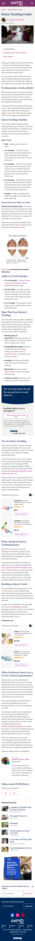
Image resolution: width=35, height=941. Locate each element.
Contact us (21, 926)
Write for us (12, 926)
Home (3, 9)
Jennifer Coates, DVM (16, 20)
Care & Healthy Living (15, 9)
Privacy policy (27, 930)
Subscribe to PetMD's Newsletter (12, 902)
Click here (5, 269)
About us (3, 926)
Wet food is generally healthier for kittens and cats (16, 567)
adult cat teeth (19, 227)
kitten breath (10, 372)
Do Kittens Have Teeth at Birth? (15, 53)
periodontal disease (16, 726)
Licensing (30, 926)
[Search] (32, 3)
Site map (23, 932)
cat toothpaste (15, 607)
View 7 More (8, 57)
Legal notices (14, 932)
